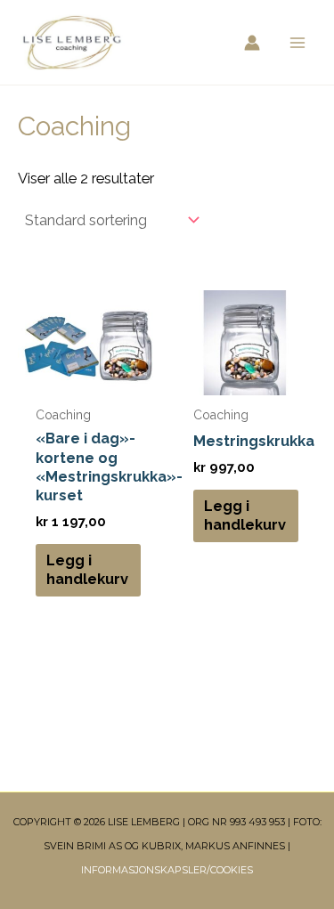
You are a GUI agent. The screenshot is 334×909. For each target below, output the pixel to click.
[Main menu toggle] (297, 42)
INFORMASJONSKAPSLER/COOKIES (167, 870)
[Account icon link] (252, 43)
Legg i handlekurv (87, 570)
